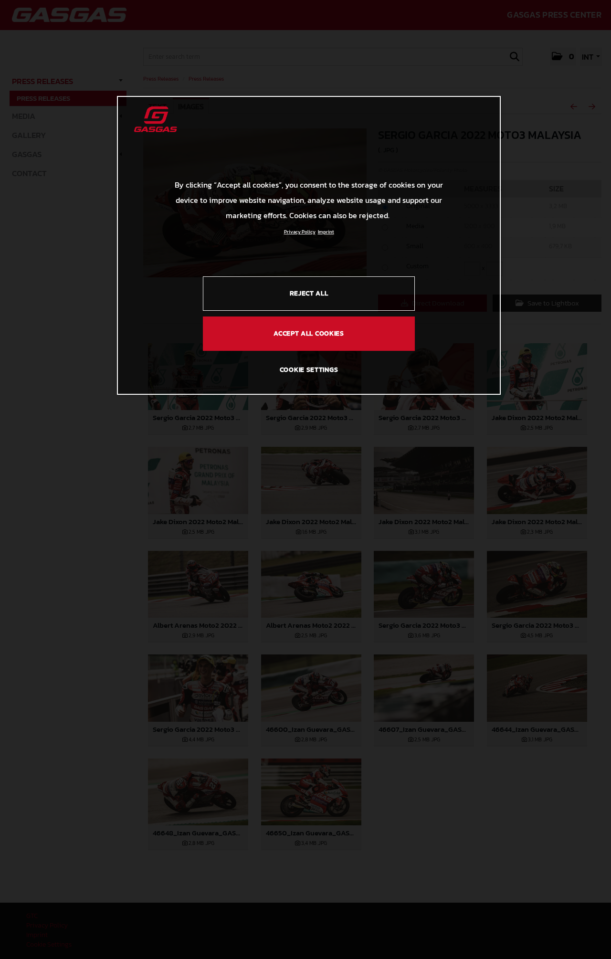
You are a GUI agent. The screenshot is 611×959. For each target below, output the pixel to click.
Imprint (326, 231)
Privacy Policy (300, 231)
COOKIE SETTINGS (309, 370)
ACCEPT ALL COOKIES (309, 333)
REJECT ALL (309, 293)
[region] (309, 245)
